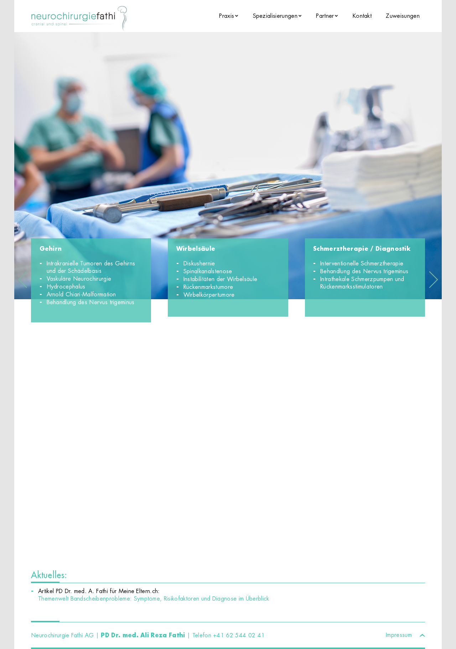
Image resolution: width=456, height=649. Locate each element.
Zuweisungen (403, 16)
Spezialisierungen (275, 16)
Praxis (226, 16)
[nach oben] (422, 634)
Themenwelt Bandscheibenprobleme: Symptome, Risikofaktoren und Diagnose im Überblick (153, 598)
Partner (325, 16)
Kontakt (362, 16)
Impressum (399, 635)
